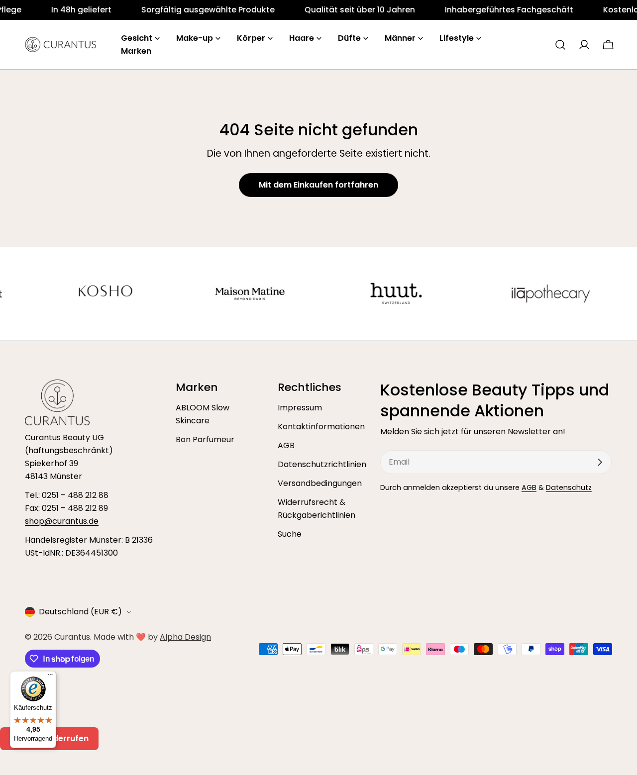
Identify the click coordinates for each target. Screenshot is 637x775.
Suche (290, 534)
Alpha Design (185, 637)
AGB (286, 445)
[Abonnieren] (600, 462)
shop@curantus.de (62, 521)
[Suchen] (560, 45)
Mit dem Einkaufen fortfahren (318, 185)
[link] (50, 10)
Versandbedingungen (320, 483)
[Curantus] (83, 293)
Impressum (300, 407)
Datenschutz (569, 487)
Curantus (72, 637)
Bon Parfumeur (205, 439)
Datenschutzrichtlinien (322, 464)
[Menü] (50, 677)
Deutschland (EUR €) (80, 611)
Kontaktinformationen (321, 426)
